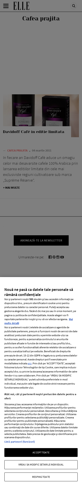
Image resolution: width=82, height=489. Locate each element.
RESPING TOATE (41, 476)
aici (29, 363)
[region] (41, 383)
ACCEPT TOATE (41, 452)
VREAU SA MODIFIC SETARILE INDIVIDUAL (41, 464)
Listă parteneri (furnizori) (19, 441)
